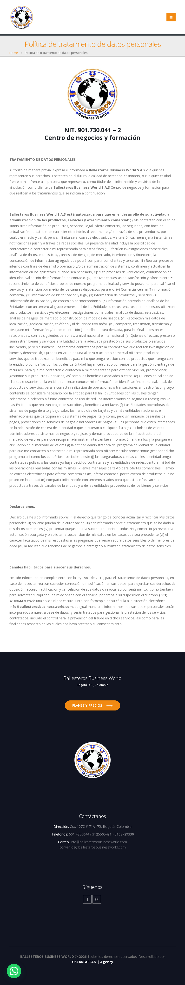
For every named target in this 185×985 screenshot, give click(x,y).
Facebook (87, 899)
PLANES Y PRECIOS (87, 705)
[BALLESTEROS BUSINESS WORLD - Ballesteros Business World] (21, 17)
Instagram (96, 899)
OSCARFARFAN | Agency (92, 962)
